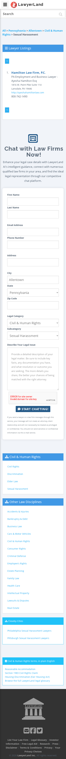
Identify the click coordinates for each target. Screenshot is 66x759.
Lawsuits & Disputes (18, 600)
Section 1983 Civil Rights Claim (21, 672)
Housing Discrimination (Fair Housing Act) (27, 676)
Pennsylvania (17, 30)
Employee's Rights (17, 563)
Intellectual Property (18, 593)
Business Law (14, 526)
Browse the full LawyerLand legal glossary (27, 680)
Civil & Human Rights (25, 457)
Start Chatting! (34, 409)
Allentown (35, 30)
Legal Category (15, 316)
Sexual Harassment (17, 488)
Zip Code (12, 298)
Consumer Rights (16, 548)
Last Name (13, 207)
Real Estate (13, 607)
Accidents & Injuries (18, 511)
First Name (13, 194)
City (9, 273)
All (4, 30)
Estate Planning (15, 570)
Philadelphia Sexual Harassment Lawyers (29, 630)
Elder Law (12, 481)
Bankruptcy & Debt (17, 518)
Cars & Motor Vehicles (19, 533)
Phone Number (15, 237)
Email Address (15, 225)
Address (11, 255)
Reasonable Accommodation (20, 669)
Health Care (13, 585)
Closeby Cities (15, 621)
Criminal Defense (16, 556)
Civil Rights (13, 466)
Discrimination (15, 473)
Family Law (13, 578)
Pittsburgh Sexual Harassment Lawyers (28, 638)
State (10, 285)
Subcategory (14, 328)
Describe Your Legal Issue (21, 344)
